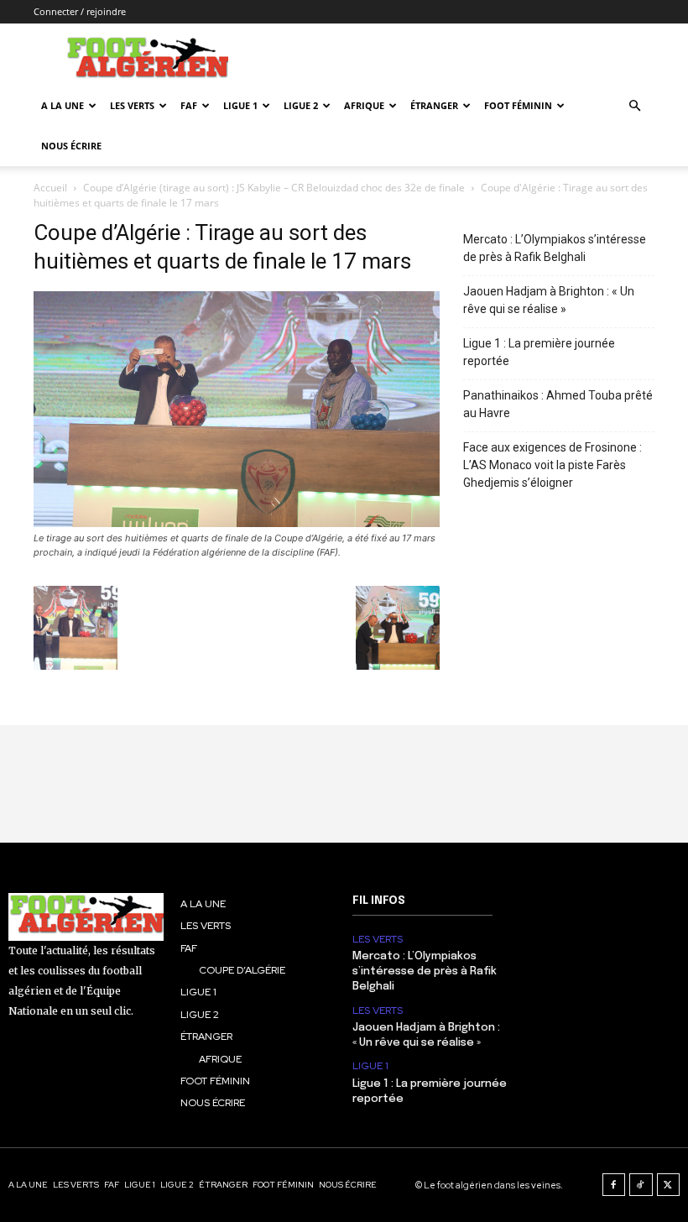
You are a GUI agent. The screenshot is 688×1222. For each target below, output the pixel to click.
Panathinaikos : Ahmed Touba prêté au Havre (558, 404)
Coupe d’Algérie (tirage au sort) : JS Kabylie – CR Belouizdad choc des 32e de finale (274, 187)
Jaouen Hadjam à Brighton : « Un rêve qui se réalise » (548, 300)
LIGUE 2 (301, 105)
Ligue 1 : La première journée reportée (539, 352)
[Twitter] (668, 1185)
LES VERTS (132, 105)
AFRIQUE (364, 105)
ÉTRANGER (434, 105)
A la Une (62, 105)
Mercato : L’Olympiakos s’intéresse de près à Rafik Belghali (554, 248)
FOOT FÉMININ (518, 105)
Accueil (50, 187)
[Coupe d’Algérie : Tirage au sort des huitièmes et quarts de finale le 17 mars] (237, 522)
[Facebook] (614, 1185)
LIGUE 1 (240, 105)
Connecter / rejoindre (80, 11)
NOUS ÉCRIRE (71, 145)
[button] (634, 106)
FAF (188, 105)
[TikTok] (641, 1185)
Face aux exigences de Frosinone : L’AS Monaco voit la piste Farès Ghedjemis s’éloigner (552, 465)
